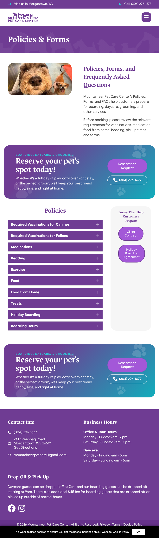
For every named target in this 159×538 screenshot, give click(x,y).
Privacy (104, 525)
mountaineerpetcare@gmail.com (40, 455)
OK (139, 532)
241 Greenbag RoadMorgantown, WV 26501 (33, 441)
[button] (55, 224)
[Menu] (146, 17)
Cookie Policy (132, 525)
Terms (116, 525)
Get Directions (25, 447)
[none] (98, 224)
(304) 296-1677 (141, 4)
